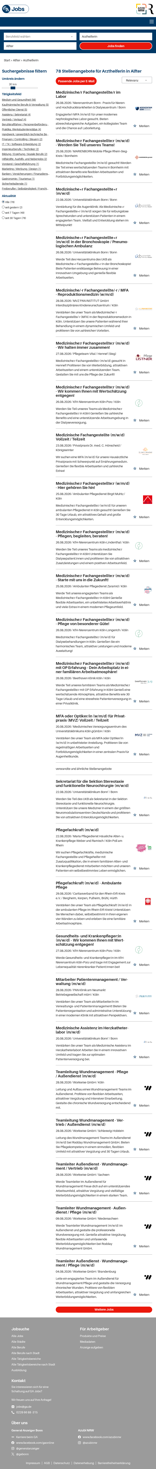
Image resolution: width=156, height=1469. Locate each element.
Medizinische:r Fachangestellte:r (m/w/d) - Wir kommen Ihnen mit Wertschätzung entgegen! (93, 391)
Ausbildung (18, 1370)
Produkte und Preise (93, 1336)
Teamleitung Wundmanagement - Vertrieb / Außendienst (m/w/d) (90, 1122)
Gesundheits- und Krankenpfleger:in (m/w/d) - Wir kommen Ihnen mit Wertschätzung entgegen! (90, 940)
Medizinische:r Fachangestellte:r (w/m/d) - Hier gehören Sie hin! (93, 485)
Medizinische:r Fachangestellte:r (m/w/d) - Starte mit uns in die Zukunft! (93, 577)
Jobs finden (115, 46)
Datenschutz (61, 1463)
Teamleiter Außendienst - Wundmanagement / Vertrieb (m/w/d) (92, 1166)
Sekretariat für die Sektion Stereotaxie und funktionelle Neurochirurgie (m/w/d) (92, 783)
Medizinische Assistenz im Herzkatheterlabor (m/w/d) (92, 1030)
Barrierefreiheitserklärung (114, 1463)
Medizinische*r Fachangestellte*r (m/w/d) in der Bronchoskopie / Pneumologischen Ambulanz (92, 241)
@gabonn (22, 1454)
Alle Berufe (18, 1347)
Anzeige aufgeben (91, 1347)
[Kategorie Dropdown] (72, 36)
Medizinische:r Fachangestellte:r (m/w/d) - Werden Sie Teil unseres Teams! (93, 142)
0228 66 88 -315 (27, 1412)
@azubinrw (90, 1442)
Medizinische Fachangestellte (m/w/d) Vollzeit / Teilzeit (90, 437)
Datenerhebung (84, 1463)
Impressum (33, 1463)
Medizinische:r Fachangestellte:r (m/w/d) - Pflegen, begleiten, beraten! (93, 534)
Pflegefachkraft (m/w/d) (77, 830)
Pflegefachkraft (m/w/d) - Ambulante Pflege (89, 885)
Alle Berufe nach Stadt (25, 1353)
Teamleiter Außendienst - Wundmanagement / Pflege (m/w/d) (92, 1263)
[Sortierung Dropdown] (146, 80)
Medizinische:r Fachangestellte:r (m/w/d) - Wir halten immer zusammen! (93, 345)
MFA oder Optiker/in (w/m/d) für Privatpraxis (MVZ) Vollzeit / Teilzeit (91, 718)
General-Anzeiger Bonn (27, 1430)
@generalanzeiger (27, 1448)
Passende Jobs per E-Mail (76, 81)
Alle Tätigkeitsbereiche (26, 1358)
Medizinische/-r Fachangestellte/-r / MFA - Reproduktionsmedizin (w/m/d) (92, 292)
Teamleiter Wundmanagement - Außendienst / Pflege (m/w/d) (91, 1210)
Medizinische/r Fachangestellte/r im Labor (88, 94)
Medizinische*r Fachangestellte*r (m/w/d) (86, 191)
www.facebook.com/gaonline (35, 1442)
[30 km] (12, 87)
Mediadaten (87, 1341)
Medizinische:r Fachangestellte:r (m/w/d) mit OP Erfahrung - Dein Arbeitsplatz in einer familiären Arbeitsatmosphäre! (93, 667)
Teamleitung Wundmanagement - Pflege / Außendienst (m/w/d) (92, 1074)
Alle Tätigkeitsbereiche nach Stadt (33, 1364)
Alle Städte (18, 1341)
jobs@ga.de (23, 1406)
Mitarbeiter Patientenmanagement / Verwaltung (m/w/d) (92, 981)
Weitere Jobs (104, 1309)
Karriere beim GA (27, 1437)
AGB (47, 1463)
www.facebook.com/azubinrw (102, 1437)
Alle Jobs (17, 1336)
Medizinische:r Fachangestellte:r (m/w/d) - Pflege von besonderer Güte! (93, 621)
